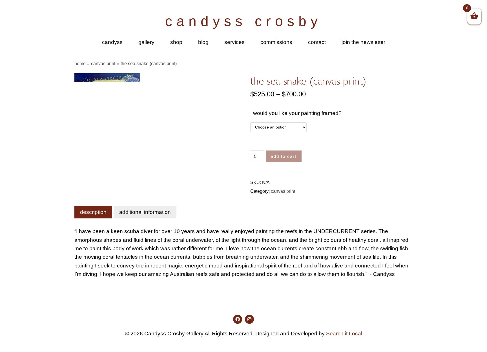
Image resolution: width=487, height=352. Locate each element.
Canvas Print (103, 63)
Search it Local (344, 333)
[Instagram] (249, 319)
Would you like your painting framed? (297, 113)
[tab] (93, 212)
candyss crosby (243, 21)
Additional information (145, 212)
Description (93, 212)
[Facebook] (237, 319)
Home (80, 63)
